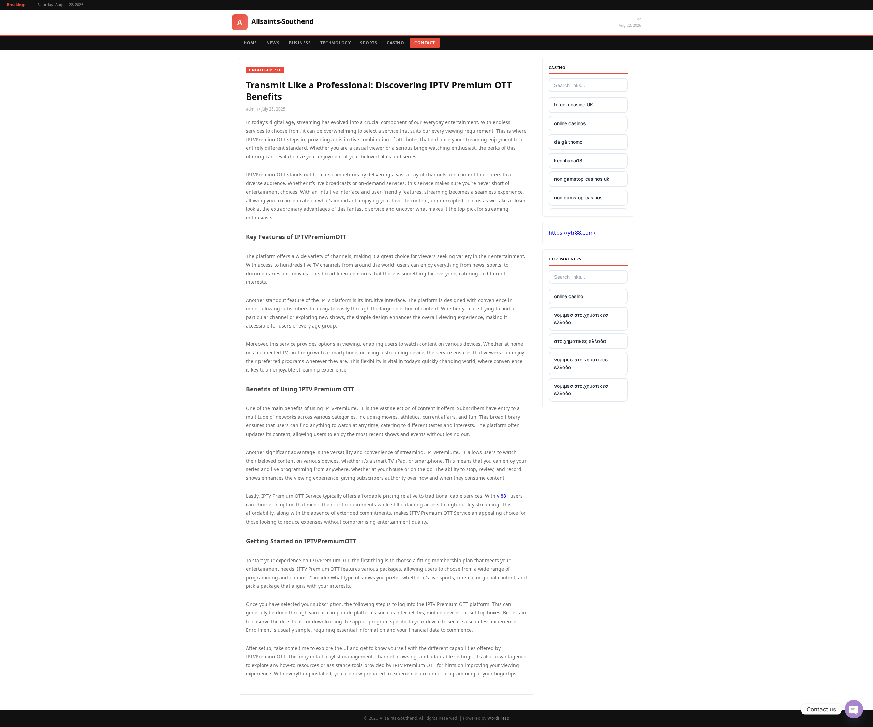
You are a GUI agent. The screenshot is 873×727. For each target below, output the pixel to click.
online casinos (570, 123)
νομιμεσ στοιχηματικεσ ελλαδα (581, 318)
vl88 (501, 496)
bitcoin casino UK (573, 104)
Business (300, 43)
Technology (335, 43)
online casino (568, 296)
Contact (424, 43)
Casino (395, 43)
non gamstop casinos (578, 197)
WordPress (498, 718)
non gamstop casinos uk (581, 179)
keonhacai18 (568, 160)
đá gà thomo (568, 142)
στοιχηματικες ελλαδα (580, 341)
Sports (368, 43)
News (272, 43)
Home (250, 43)
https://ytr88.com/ (572, 232)
